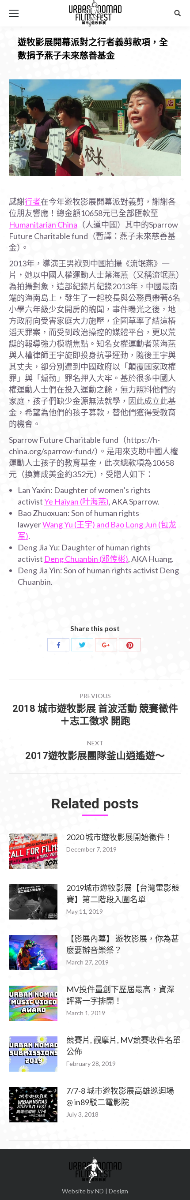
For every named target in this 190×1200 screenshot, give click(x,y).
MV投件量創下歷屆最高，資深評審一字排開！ (120, 995)
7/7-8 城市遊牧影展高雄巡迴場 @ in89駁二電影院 (120, 1096)
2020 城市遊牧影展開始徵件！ (119, 837)
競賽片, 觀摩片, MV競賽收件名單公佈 (123, 1045)
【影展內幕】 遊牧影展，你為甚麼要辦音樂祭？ (122, 944)
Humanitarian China (43, 224)
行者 (33, 201)
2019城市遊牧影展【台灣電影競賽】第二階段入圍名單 (122, 893)
